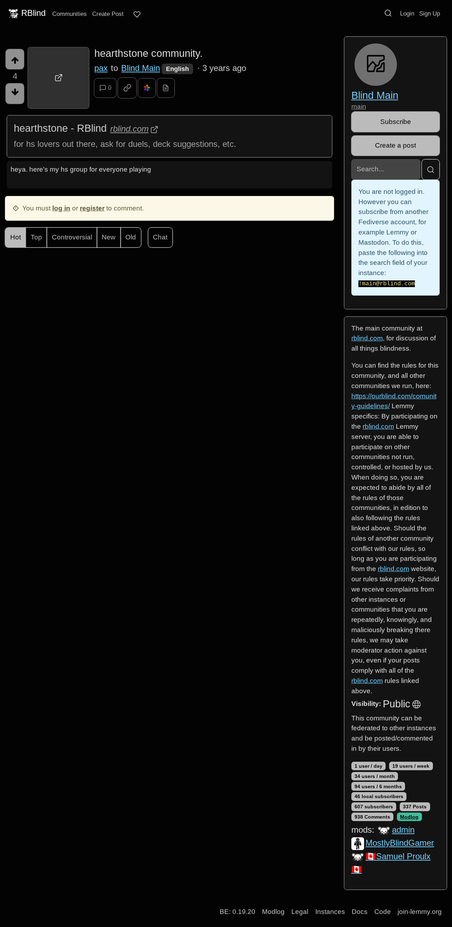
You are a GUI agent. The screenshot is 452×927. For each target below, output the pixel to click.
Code (382, 911)
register (92, 208)
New (108, 237)
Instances (330, 911)
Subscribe (395, 121)
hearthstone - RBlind (60, 128)
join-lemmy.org (420, 911)
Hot (15, 237)
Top (36, 237)
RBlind (33, 13)
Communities (69, 13)
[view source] (165, 87)
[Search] (388, 13)
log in (61, 208)
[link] (127, 88)
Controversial (72, 237)
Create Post (108, 13)
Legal (299, 911)
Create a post (395, 145)
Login (407, 13)
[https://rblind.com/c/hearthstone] (58, 77)
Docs (360, 911)
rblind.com (129, 128)
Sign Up (429, 13)
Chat (160, 237)
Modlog (409, 817)
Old (130, 237)
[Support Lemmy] (137, 14)
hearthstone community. (148, 53)
